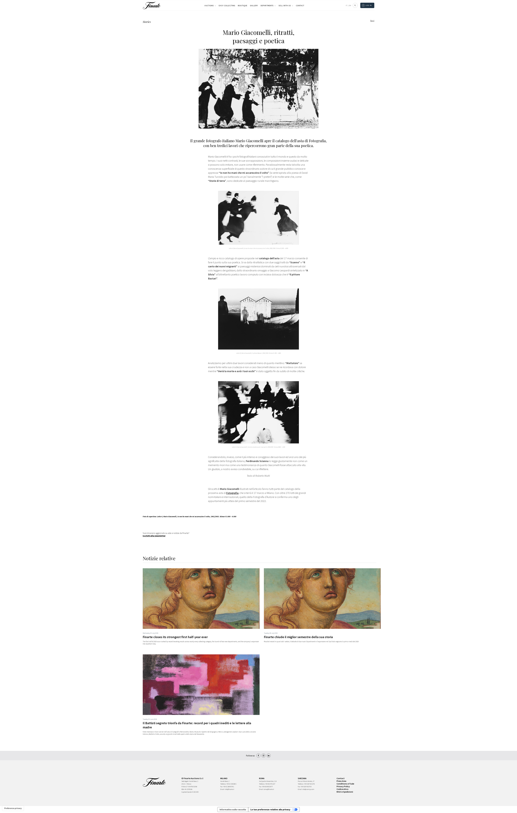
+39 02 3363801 (231, 784)
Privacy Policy (343, 786)
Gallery (254, 5)
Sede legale (184, 781)
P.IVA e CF (184, 787)
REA (182, 789)
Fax (221, 787)
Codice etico (342, 789)
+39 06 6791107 (270, 784)
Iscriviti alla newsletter (154, 535)
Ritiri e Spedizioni (345, 791)
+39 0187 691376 (309, 784)
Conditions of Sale (345, 783)
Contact (300, 5)
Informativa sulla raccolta (233, 809)
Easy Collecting (227, 5)
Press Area (341, 781)
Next (372, 20)
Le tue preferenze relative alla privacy (270, 809)
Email (222, 789)
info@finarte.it (229, 789)
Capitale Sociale (186, 792)
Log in (369, 5)
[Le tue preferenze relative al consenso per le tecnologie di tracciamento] (13, 808)
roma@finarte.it (268, 789)
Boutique (242, 5)
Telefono (223, 784)
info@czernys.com (308, 789)
